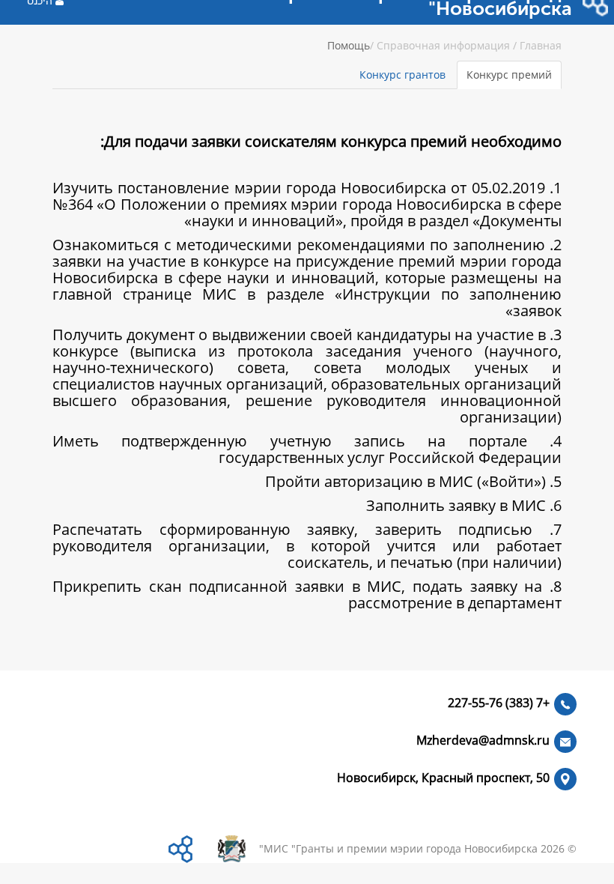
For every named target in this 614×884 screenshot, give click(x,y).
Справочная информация (443, 45)
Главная (541, 45)
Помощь (348, 45)
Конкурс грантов (402, 74)
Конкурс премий (509, 74)
